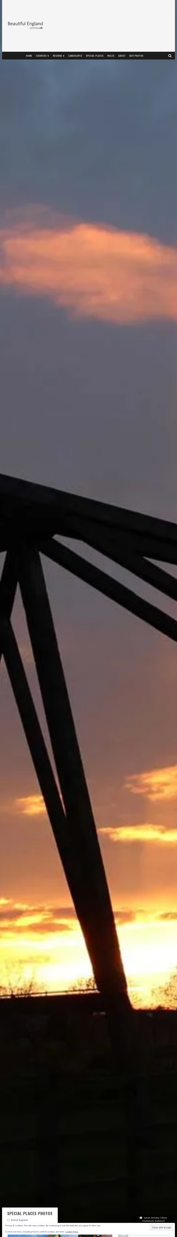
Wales (110, 55)
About (122, 55)
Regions (57, 55)
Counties (41, 55)
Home (29, 55)
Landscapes (75, 55)
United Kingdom (19, 1220)
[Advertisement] (110, 26)
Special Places (95, 55)
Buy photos (136, 55)
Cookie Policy (71, 1231)
